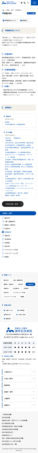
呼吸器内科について (10, 20)
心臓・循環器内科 (10, 221)
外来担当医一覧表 (11, 204)
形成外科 (7, 228)
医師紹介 (24, 20)
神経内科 (7, 236)
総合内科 (7, 246)
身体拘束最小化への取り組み (10, 441)
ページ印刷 (32, 13)
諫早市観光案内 (6, 432)
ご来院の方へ (8, 372)
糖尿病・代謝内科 (10, 225)
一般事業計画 (6, 414)
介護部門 (7, 398)
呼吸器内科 (8, 232)
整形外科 (7, 218)
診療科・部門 (10, 10)
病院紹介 (7, 405)
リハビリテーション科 (11, 253)
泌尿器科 (7, 243)
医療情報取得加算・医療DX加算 (11, 426)
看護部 (7, 257)
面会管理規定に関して (8, 444)
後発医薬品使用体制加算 (9, 429)
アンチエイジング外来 (11, 250)
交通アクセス (9, 310)
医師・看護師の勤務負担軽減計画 (12, 438)
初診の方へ (8, 314)
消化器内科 (8, 239)
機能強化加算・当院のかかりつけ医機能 (14, 420)
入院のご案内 (22, 314)
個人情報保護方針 (7, 423)
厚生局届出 (5, 417)
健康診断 (8, 318)
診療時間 (21, 310)
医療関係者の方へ (7, 435)
